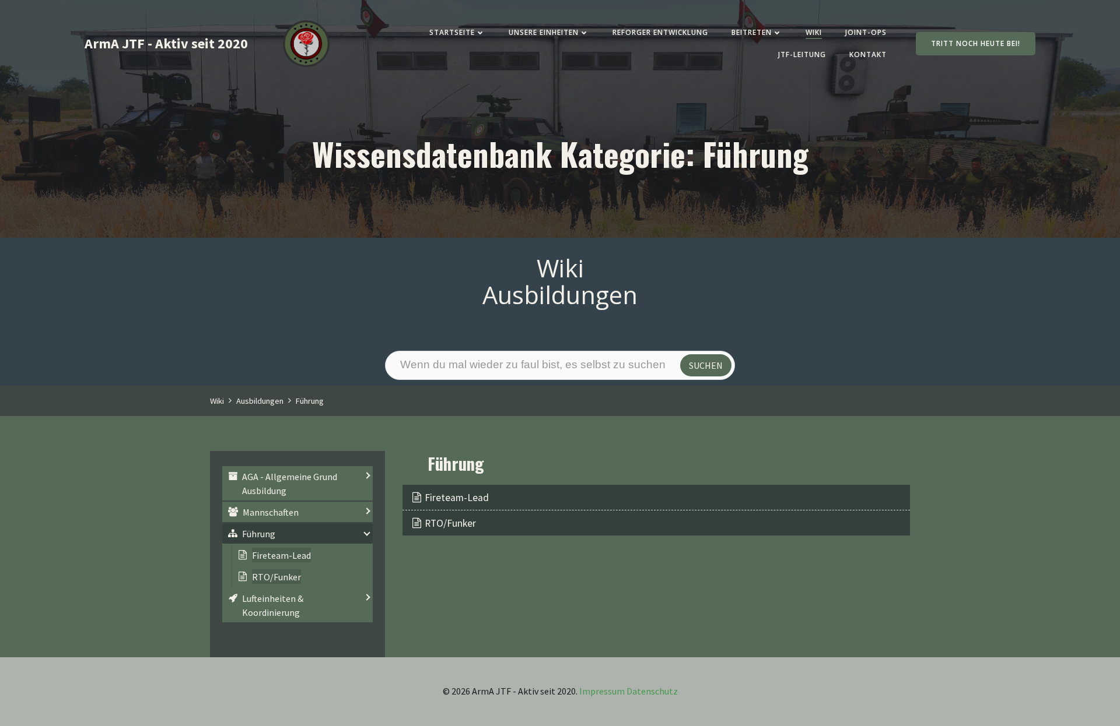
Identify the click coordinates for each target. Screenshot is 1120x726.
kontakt (868, 54)
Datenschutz (652, 691)
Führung (310, 401)
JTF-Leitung (802, 54)
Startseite (452, 32)
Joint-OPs (866, 32)
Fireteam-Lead (457, 497)
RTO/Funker (450, 523)
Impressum (602, 691)
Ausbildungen (260, 401)
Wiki (814, 32)
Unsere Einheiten (544, 32)
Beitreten (752, 32)
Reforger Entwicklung (660, 32)
